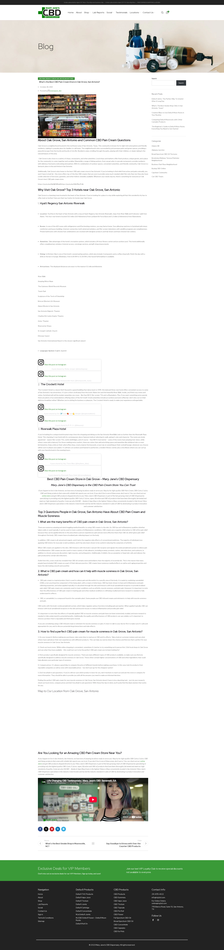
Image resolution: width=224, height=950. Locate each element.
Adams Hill (155, 146)
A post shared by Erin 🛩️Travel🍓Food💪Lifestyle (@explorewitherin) (69, 414)
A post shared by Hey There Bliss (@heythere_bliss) (69, 463)
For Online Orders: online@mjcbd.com (159, 902)
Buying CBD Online (159, 168)
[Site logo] (49, 12)
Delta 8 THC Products (84, 894)
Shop (40, 901)
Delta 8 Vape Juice (83, 897)
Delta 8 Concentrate (84, 911)
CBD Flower (118, 914)
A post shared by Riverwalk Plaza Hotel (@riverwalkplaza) (69, 475)
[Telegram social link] (63, 829)
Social (40, 908)
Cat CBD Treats (157, 176)
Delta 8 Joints (81, 904)
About (40, 897)
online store (46, 496)
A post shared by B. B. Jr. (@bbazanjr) (69, 425)
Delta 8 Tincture (82, 901)
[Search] (162, 12)
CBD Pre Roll (119, 911)
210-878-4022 (158, 894)
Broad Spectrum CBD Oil (123, 921)
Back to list (93, 843)
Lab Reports (43, 904)
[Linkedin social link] (57, 829)
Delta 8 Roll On (82, 924)
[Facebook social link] (40, 829)
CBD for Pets (119, 931)
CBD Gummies (119, 897)
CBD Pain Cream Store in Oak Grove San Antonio (56, 78)
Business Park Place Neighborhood (164, 164)
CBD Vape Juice (120, 901)
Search (154, 78)
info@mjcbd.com (158, 897)
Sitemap (41, 921)
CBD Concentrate (121, 924)
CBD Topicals (119, 908)
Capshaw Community (159, 173)
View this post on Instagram (55, 364)
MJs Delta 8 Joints (83, 914)
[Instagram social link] (158, 920)
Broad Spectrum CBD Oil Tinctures (164, 154)
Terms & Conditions (45, 918)
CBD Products (119, 894)
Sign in (40, 914)
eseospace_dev (55, 91)
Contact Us (42, 911)
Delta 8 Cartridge (82, 908)
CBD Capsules (119, 928)
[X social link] (46, 829)
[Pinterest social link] (52, 829)
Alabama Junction (158, 150)
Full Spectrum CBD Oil (122, 918)
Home (40, 894)
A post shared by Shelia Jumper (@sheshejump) (69, 369)
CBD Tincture (119, 904)
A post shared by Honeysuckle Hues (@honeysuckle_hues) (69, 381)
